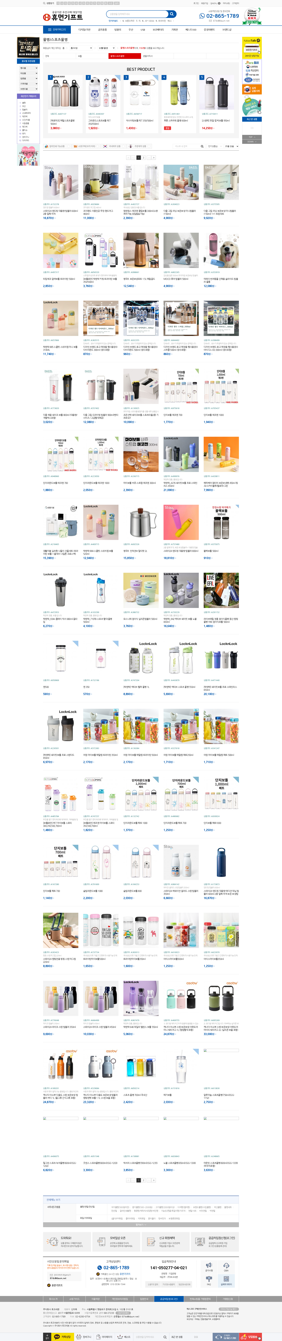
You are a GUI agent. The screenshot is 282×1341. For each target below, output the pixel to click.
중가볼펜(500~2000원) (142, 1207)
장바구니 (215, 3)
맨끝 (153, 157)
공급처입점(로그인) (169, 1299)
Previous (120, 21)
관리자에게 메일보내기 (62, 1275)
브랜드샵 (226, 29)
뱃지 (24, 133)
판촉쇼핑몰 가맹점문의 (200, 1299)
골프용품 (102, 29)
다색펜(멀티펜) (184, 1207)
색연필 (212, 1211)
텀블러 (117, 29)
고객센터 (235, 3)
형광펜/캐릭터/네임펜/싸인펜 (146, 1211)
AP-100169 (129, 21)
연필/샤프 (192, 1211)
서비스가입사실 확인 (228, 1309)
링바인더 (162, 1218)
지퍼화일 (141, 1218)
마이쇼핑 (226, 3)
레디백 (24, 127)
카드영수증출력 (169, 1284)
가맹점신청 (228, 1299)
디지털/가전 (84, 29)
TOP (250, 137)
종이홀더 (151, 1218)
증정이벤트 (209, 29)
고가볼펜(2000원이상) (165, 1207)
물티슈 (24, 130)
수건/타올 (26, 120)
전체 (47, 56)
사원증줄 (25, 123)
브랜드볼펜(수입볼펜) (202, 1207)
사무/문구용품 (53, 1207)
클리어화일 (130, 1218)
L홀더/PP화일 (117, 1218)
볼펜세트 (228, 1207)
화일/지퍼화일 (86, 1218)
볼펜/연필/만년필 (87, 1206)
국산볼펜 (217, 1207)
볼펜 (24, 103)
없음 (196, 1337)
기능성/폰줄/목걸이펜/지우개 (173, 1211)
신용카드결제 (153, 1284)
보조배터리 (158, 29)
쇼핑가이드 (74, 1299)
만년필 (114, 1211)
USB (143, 29)
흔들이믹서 (147, 56)
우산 (131, 29)
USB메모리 (26, 113)
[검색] (172, 13)
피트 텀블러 (156, 21)
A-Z (110, 3)
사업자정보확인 (123, 1313)
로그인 (196, 3)
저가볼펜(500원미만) (120, 1207)
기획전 (174, 29)
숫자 (116, 3)
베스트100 (191, 29)
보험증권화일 (174, 1218)
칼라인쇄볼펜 (125, 1211)
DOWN (250, 142)
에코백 (24, 116)
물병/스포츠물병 (127, 47)
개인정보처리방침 (120, 1299)
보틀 (80, 56)
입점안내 (144, 1299)
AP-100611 (169, 21)
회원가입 (204, 3)
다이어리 (25, 140)
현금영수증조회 (184, 1284)
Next (173, 21)
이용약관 (96, 1299)
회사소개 (53, 1299)
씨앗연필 (203, 1211)
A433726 (143, 21)
